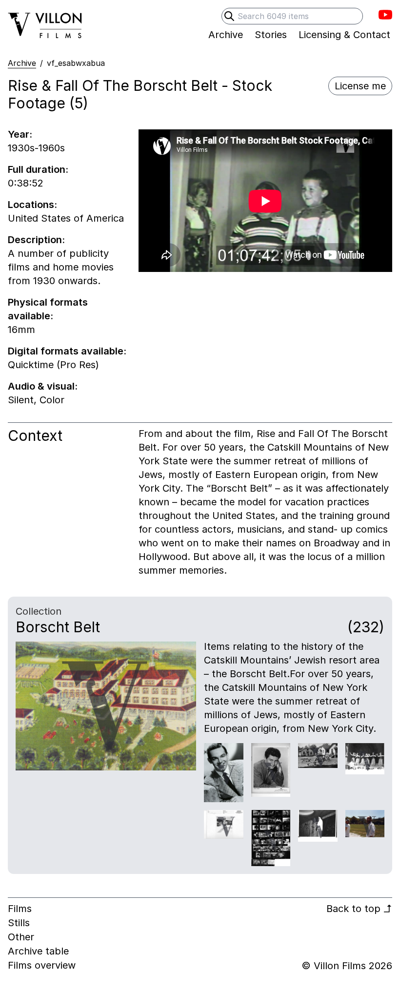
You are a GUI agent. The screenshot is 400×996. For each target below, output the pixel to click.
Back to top (359, 908)
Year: (20, 134)
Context (35, 435)
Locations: (32, 204)
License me (360, 86)
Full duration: (38, 169)
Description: (36, 240)
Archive (22, 63)
